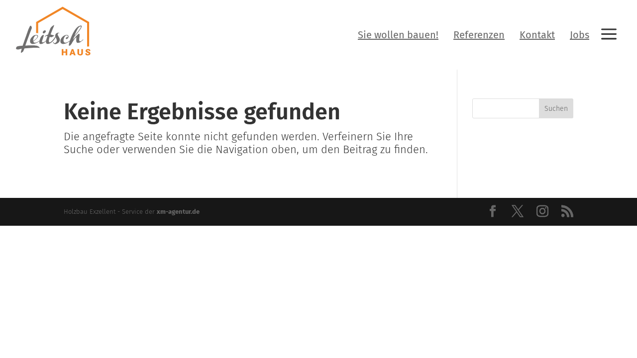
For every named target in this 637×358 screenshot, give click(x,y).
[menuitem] (398, 34)
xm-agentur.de (178, 211)
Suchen (556, 108)
